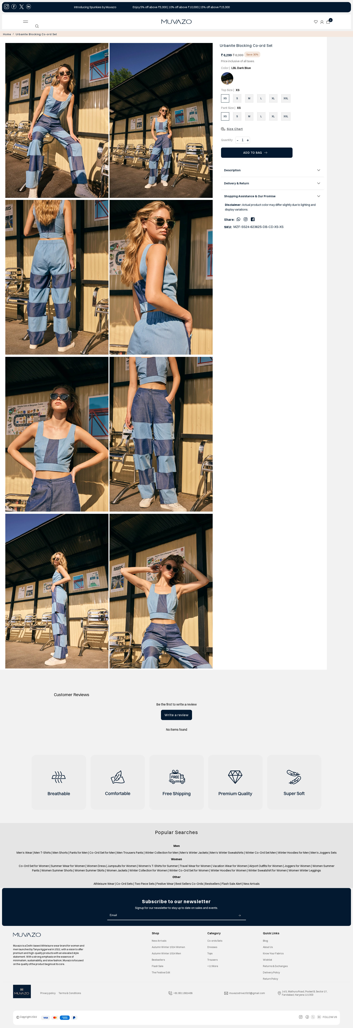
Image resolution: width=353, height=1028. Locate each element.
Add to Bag (252, 152)
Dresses (212, 946)
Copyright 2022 (26, 1016)
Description (232, 170)
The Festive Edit (161, 972)
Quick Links (271, 933)
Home (6, 34)
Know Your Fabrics (273, 953)
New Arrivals (159, 940)
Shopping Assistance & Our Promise (250, 196)
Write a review (176, 714)
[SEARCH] (37, 26)
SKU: (228, 226)
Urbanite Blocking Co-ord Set (32, 34)
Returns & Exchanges (275, 965)
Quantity (227, 139)
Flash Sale (157, 965)
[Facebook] (252, 219)
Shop (155, 933)
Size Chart (235, 128)
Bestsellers (158, 959)
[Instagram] (245, 219)
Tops (209, 953)
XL (273, 97)
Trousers (212, 959)
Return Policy (270, 978)
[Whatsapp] (238, 219)
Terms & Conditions (70, 992)
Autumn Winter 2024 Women (168, 946)
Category (214, 933)
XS (225, 97)
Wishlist (267, 959)
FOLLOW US (330, 1016)
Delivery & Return (236, 183)
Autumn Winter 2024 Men (166, 953)
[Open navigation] (57, 22)
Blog (265, 940)
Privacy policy (48, 992)
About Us (268, 946)
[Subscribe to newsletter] (239, 915)
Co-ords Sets (214, 940)
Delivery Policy (271, 972)
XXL (286, 97)
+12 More (212, 965)
